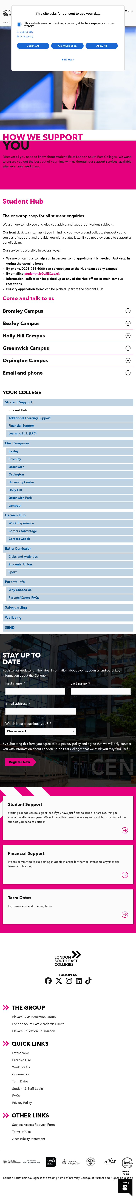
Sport (12, 572)
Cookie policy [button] (26, 32)
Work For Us (21, 1067)
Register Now (19, 762)
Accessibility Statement (28, 1139)
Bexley (13, 451)
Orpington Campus (25, 360)
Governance (21, 1074)
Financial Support (21, 425)
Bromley (14, 459)
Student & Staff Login (27, 1088)
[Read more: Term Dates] (125, 915)
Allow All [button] (101, 45)
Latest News (21, 1053)
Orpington (16, 474)
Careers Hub (15, 515)
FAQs (16, 1095)
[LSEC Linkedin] (79, 981)
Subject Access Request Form (33, 1124)
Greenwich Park (20, 498)
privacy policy (71, 744)
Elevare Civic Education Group (34, 1017)
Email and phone (23, 373)
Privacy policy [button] (26, 36)
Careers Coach (19, 539)
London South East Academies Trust (38, 1024)
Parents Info (15, 582)
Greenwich (16, 467)
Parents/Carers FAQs (23, 597)
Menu (128, 11)
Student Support (18, 402)
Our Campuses (17, 443)
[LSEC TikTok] (88, 981)
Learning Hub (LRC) (22, 433)
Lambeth (14, 505)
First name (15, 683)
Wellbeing (13, 618)
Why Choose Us (20, 590)
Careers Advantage (22, 531)
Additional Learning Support (29, 418)
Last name (80, 683)
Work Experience (21, 523)
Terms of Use (21, 1132)
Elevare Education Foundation (33, 1031)
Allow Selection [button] (67, 45)
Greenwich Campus (26, 348)
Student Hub (17, 410)
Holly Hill (15, 490)
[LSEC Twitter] (58, 981)
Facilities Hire (21, 1060)
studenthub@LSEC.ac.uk (42, 273)
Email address (18, 704)
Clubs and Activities (23, 556)
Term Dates (19, 897)
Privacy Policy (22, 1103)
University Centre (21, 482)
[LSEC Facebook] (48, 981)
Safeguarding (16, 607)
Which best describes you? (28, 724)
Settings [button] (68, 59)
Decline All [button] (33, 45)
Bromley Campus (23, 311)
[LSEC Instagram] (69, 981)
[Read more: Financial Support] (125, 875)
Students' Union (20, 564)
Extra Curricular (18, 549)
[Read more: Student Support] (125, 831)
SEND (10, 628)
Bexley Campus (21, 323)
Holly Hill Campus (24, 336)
